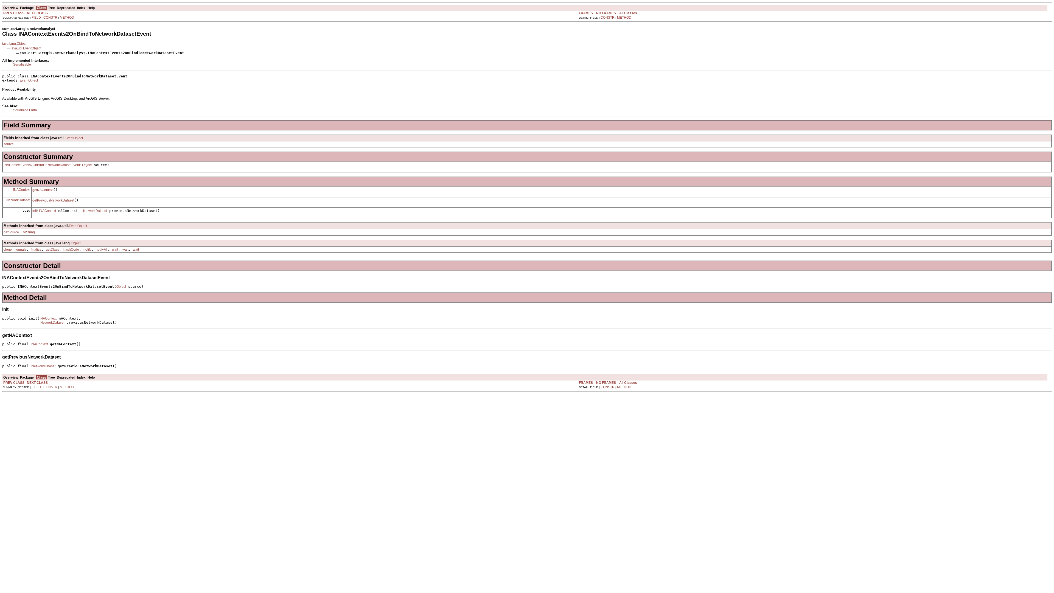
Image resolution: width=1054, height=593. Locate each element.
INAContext (21, 190)
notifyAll (102, 249)
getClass (52, 249)
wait (115, 249)
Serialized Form (25, 110)
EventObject (29, 80)
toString (29, 232)
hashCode (71, 249)
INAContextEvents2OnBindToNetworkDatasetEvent (42, 165)
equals (21, 249)
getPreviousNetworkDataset (53, 200)
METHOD (67, 17)
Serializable (22, 64)
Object (87, 165)
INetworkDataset (17, 200)
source (9, 144)
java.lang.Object (14, 44)
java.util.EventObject (26, 48)
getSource (11, 232)
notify (87, 249)
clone (8, 249)
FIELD (36, 17)
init (34, 211)
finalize (36, 249)
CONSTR (50, 17)
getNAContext (42, 190)
